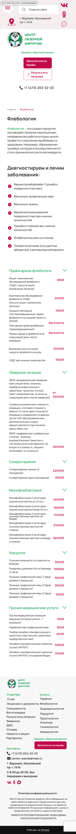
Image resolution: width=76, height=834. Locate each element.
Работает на (38, 830)
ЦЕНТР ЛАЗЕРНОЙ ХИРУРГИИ (33, 39)
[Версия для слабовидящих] (19, 3)
